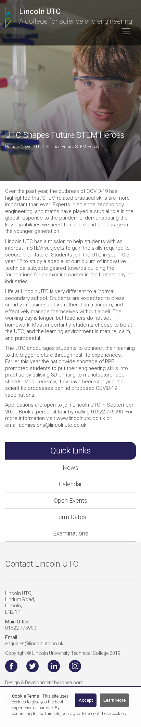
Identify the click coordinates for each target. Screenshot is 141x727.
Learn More (114, 700)
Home (10, 146)
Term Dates (70, 516)
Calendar (70, 484)
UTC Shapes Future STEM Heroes (68, 146)
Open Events (70, 500)
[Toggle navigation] (126, 31)
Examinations (70, 533)
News (70, 467)
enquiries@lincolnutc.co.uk (34, 643)
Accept (86, 700)
